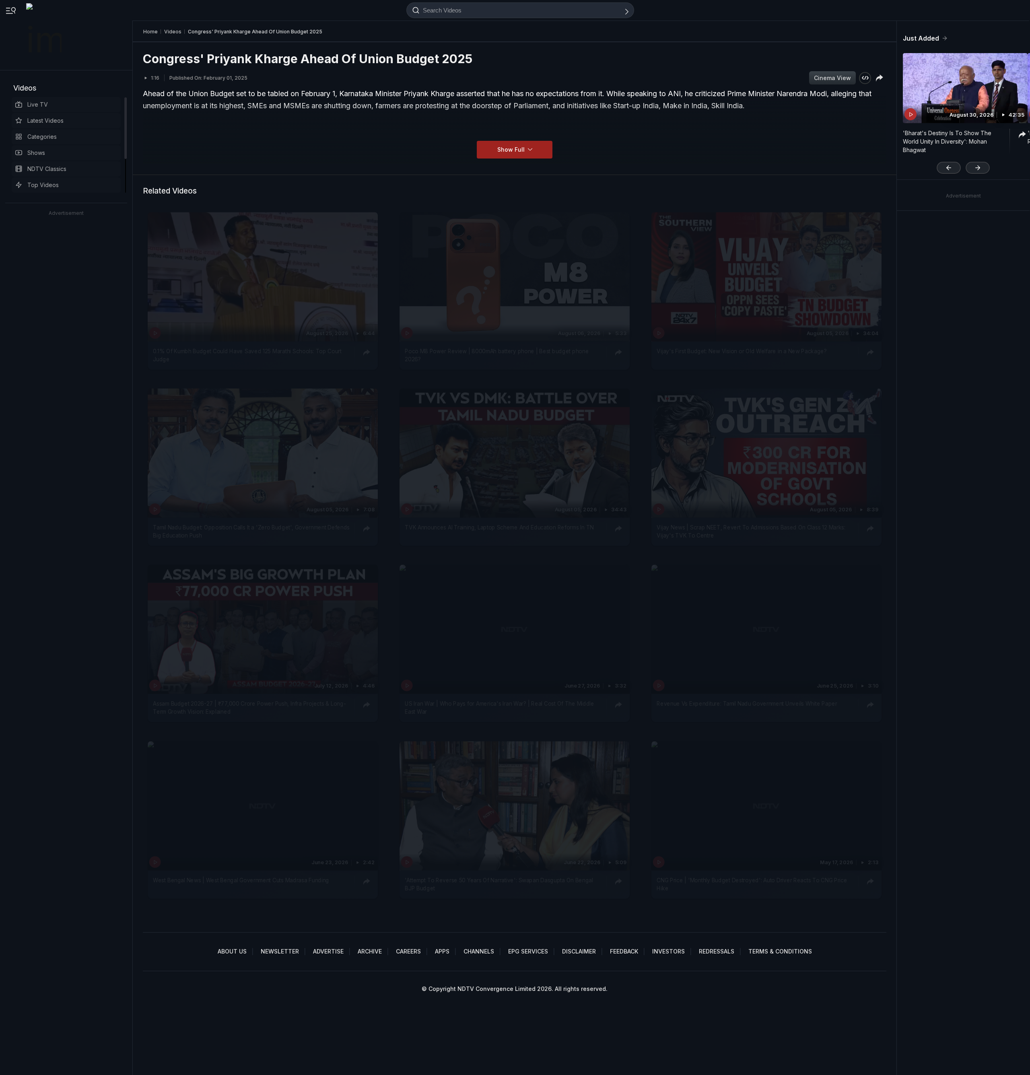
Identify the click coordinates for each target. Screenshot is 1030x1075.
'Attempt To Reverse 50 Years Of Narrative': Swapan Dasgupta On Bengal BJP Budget (499, 884)
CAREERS (408, 951)
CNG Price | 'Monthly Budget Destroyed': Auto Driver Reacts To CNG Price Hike (752, 884)
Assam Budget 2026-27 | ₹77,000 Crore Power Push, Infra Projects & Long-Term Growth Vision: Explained (249, 707)
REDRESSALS (716, 951)
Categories (42, 136)
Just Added (921, 38)
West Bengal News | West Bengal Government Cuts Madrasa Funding (241, 880)
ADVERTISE (328, 951)
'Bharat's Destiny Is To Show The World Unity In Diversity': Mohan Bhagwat (947, 141)
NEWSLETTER (280, 951)
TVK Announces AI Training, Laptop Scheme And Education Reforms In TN (499, 527)
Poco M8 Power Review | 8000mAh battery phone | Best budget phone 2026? (497, 355)
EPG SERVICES (528, 951)
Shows (36, 152)
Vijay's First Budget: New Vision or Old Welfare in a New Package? (741, 351)
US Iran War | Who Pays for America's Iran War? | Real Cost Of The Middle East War (499, 707)
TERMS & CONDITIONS (780, 951)
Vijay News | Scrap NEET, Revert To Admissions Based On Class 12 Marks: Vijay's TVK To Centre (751, 531)
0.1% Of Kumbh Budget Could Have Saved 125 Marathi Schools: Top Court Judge (247, 355)
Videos (24, 88)
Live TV (37, 104)
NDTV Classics (46, 168)
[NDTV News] (44, 35)
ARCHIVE (370, 951)
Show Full (511, 149)
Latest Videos (45, 120)
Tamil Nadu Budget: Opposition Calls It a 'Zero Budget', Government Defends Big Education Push (251, 531)
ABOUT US (232, 951)
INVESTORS (668, 951)
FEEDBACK (624, 951)
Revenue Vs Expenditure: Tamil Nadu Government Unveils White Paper (747, 703)
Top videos (43, 184)
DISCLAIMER (579, 951)
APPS (442, 951)
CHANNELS (479, 951)
